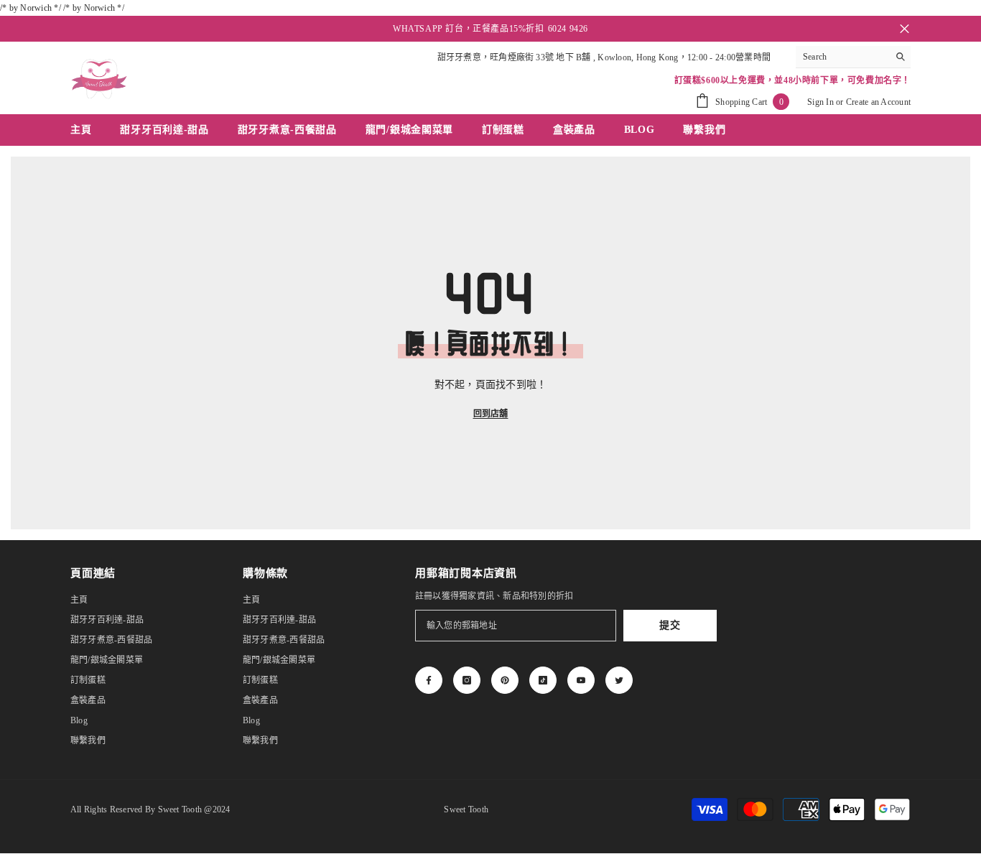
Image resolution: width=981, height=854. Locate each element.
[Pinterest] (505, 680)
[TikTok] (543, 680)
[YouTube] (581, 680)
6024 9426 (568, 29)
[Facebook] (428, 680)
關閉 (904, 29)
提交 (669, 625)
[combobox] (842, 57)
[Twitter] (619, 680)
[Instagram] (466, 680)
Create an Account (878, 102)
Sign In (820, 102)
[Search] (853, 57)
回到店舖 (490, 414)
